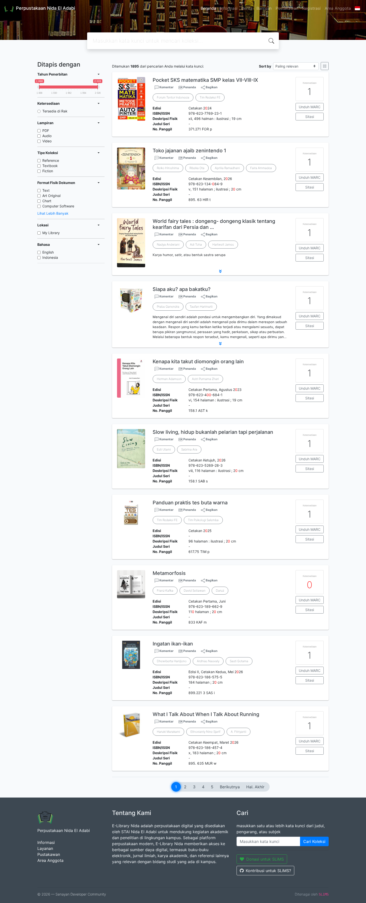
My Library (51, 233)
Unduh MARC (309, 107)
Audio (47, 136)
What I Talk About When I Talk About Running (206, 714)
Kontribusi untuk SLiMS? (268, 870)
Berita (247, 8)
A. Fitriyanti (238, 731)
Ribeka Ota (196, 168)
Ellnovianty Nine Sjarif (205, 731)
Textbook (50, 166)
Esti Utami (164, 449)
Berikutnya (230, 786)
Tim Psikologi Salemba (203, 520)
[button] (220, 271)
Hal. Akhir (255, 786)
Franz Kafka (165, 590)
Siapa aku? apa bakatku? (182, 289)
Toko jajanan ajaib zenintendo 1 (189, 151)
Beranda (208, 8)
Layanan (45, 848)
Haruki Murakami (168, 731)
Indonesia (50, 257)
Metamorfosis (169, 573)
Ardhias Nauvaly (208, 661)
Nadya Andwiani (168, 244)
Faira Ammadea (261, 168)
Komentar (166, 87)
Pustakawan (287, 8)
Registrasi (311, 8)
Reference (50, 160)
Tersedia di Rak (54, 111)
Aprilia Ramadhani (227, 168)
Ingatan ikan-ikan (173, 644)
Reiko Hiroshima (168, 168)
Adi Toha (196, 244)
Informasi (229, 8)
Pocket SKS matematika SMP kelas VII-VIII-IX (205, 80)
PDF (45, 130)
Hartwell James (223, 244)
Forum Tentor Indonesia (173, 97)
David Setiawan (194, 590)
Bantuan (264, 8)
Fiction (47, 171)
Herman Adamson (169, 379)
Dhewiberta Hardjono (171, 661)
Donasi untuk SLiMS (265, 859)
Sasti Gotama (239, 661)
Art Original (51, 195)
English (48, 252)
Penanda (189, 87)
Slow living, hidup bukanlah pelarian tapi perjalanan (213, 432)
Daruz (220, 590)
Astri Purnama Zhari (205, 379)
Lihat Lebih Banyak (52, 213)
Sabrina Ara (189, 449)
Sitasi (309, 116)
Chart (46, 201)
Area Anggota (338, 8)
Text (46, 190)
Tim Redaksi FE (210, 97)
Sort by (265, 66)
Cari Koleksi (314, 841)
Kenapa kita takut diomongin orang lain (198, 361)
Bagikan (211, 87)
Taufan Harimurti (201, 306)
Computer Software (58, 206)
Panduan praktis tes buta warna (190, 503)
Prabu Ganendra (168, 306)
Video (47, 141)
